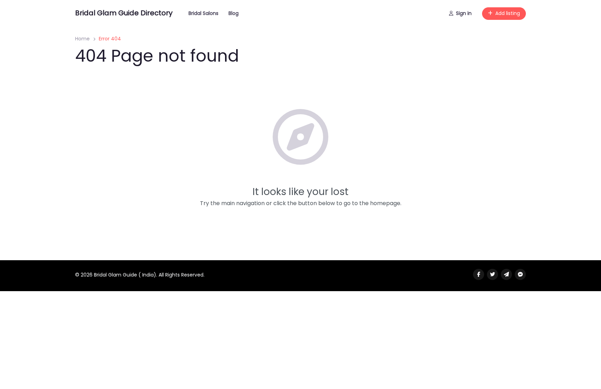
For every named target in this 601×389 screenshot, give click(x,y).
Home (82, 38)
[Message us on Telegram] (506, 274)
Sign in (464, 13)
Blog (234, 13)
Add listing (507, 13)
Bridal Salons (203, 13)
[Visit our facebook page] (478, 274)
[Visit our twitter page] (492, 274)
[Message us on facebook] (520, 274)
